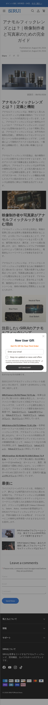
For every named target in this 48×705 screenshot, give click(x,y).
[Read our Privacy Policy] (42, 361)
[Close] (43, 336)
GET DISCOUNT (25, 368)
